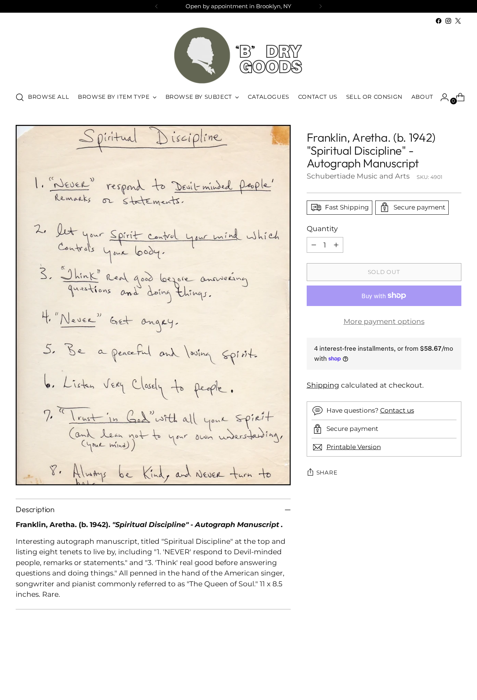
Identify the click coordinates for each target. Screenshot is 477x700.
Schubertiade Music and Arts (358, 175)
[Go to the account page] (441, 97)
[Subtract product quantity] (313, 244)
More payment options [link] (384, 321)
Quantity (322, 228)
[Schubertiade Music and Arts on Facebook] (438, 21)
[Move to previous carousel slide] (438, 674)
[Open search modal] (19, 97)
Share (327, 472)
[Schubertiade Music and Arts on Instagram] (448, 21)
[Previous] (156, 6)
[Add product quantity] (336, 244)
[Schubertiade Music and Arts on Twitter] (458, 21)
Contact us (397, 410)
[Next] (320, 6)
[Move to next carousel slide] (455, 674)
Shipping (323, 385)
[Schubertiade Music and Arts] (238, 55)
